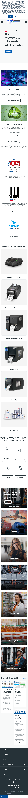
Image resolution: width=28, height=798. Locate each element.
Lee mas (8, 710)
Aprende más (8, 51)
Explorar (13, 181)
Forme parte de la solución (14, 135)
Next (26, 22)
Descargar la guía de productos (13, 100)
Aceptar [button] (10, 16)
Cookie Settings (4, 796)
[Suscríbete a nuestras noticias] (13, 782)
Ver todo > (25, 678)
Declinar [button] (17, 16)
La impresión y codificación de (18, 701)
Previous (2, 22)
